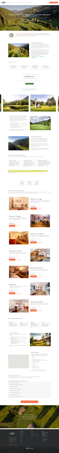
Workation (21, 433)
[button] (29, 20)
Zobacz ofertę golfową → (29, 83)
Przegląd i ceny (22, 432)
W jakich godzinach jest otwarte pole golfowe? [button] (15, 388)
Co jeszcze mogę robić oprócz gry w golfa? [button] (15, 394)
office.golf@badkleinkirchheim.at (35, 376)
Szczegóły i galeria (33, 208)
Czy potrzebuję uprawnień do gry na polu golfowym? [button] (16, 384)
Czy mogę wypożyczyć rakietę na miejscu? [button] (14, 390)
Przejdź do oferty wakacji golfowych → (31, 35)
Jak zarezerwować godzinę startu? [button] (14, 386)
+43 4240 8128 (44, 438)
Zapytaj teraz (39, 208)
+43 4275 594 (29, 376)
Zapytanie (32, 432)
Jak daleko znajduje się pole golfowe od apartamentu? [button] (16, 396)
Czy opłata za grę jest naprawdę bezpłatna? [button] (15, 382)
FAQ (31, 433)
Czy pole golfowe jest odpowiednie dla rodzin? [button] (15, 392)
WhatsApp (44, 440)
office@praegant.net (45, 439)
